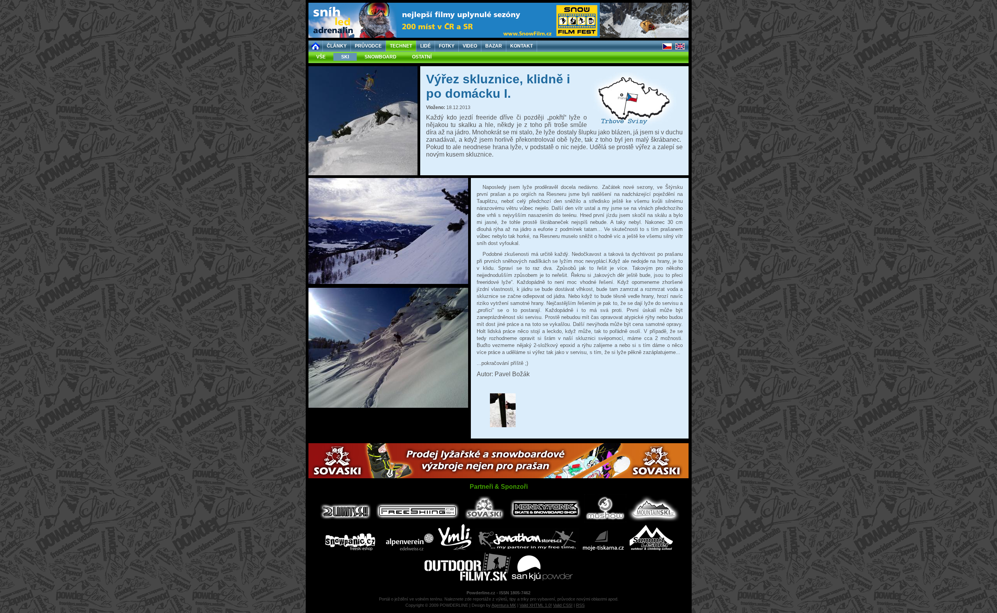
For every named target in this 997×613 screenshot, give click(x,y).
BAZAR (493, 46)
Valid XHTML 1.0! (536, 605)
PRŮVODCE (368, 46)
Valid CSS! (562, 605)
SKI (345, 57)
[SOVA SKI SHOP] (498, 476)
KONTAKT (521, 46)
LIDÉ (425, 46)
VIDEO (470, 46)
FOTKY (446, 46)
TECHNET (401, 46)
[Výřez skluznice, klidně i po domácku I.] (362, 173)
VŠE (321, 57)
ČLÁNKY (337, 46)
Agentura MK (503, 605)
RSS (580, 605)
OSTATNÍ (422, 57)
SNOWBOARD (380, 57)
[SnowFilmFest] (498, 36)
